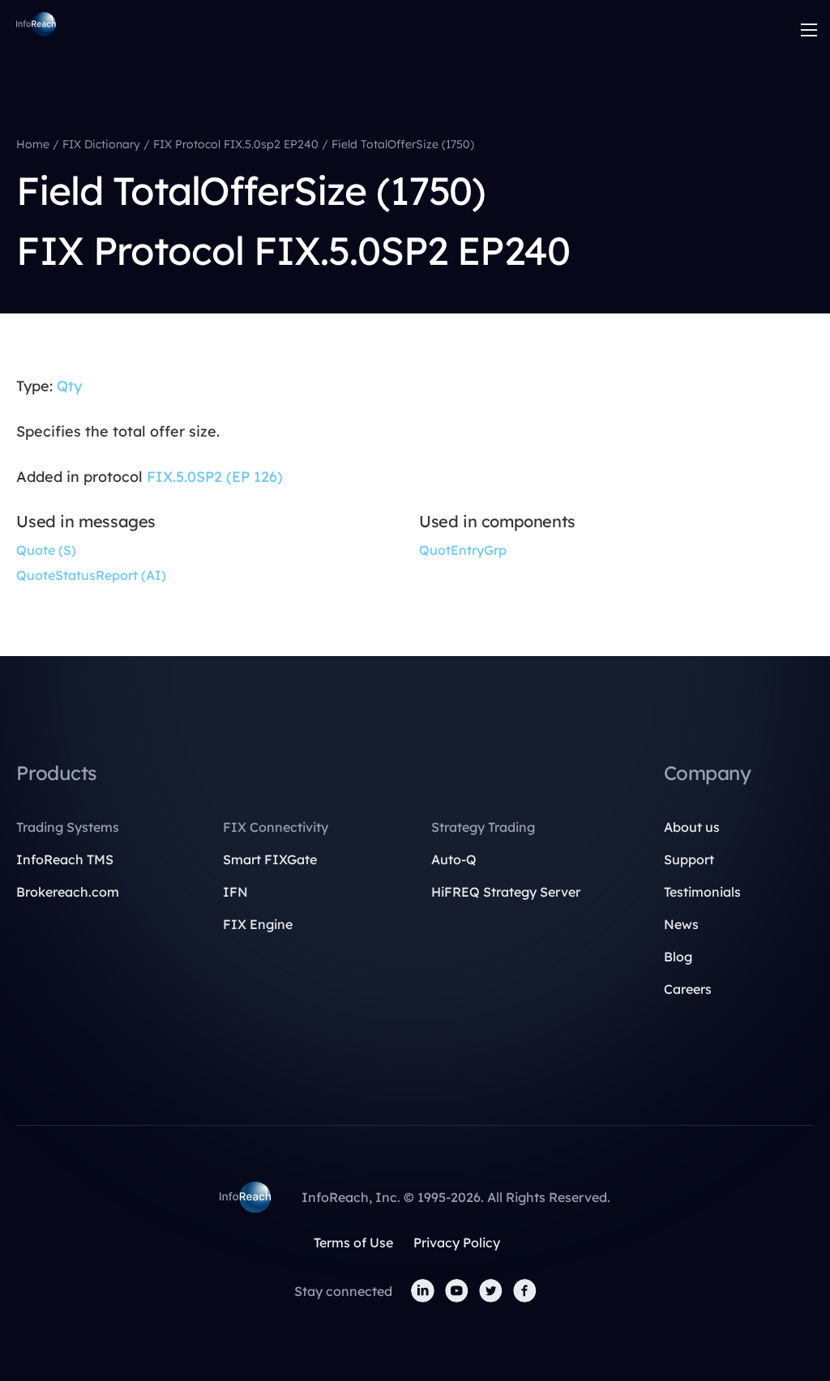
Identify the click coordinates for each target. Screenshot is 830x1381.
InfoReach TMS (64, 859)
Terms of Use (353, 1242)
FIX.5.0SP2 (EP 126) (215, 476)
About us (692, 827)
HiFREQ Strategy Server (505, 892)
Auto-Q (454, 859)
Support (689, 859)
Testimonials (702, 892)
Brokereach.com (67, 892)
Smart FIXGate (270, 859)
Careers (688, 989)
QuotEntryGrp (463, 550)
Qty (69, 386)
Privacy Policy (456, 1242)
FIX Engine (258, 924)
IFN (235, 892)
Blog (678, 956)
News (681, 924)
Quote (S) (46, 550)
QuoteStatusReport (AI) (91, 575)
